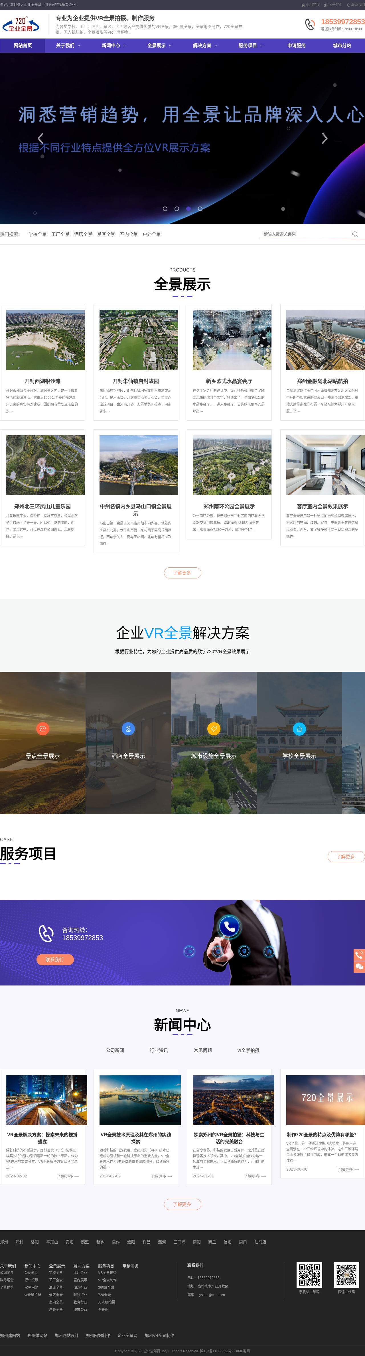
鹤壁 (85, 1242)
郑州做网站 (37, 1335)
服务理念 (7, 1280)
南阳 (197, 1242)
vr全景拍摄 (248, 1050)
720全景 (104, 1295)
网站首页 (23, 45)
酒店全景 (83, 234)
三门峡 (179, 1242)
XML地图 (243, 1351)
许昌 (147, 1242)
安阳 (70, 1242)
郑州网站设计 (67, 1335)
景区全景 (106, 234)
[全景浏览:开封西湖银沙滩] (47, 339)
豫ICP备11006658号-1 (217, 1351)
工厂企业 (80, 1273)
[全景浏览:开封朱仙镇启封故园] (140, 339)
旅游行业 (80, 1288)
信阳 (228, 1242)
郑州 (4, 1242)
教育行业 (80, 1302)
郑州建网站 (10, 1335)
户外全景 (152, 234)
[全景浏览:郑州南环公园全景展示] (233, 465)
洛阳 (35, 1242)
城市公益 (80, 1310)
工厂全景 (60, 234)
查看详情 (43, 805)
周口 (243, 1242)
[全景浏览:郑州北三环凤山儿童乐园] (47, 465)
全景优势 (7, 1288)
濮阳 (131, 1242)
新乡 (100, 1242)
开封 (19, 1242)
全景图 (103, 1310)
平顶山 (52, 1242)
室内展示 (80, 1280)
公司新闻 (115, 1050)
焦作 (116, 1242)
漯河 (162, 1242)
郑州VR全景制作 (159, 1335)
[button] (40, 138)
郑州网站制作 (98, 1335)
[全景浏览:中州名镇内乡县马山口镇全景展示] (140, 465)
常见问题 (203, 1050)
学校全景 (38, 234)
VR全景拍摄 (107, 1273)
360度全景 (106, 1288)
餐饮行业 (80, 1295)
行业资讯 (159, 1050)
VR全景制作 (107, 1280)
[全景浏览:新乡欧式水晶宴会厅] (233, 339)
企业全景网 (127, 1335)
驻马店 (260, 1242)
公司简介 (7, 1273)
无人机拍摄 (106, 1302)
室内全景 (129, 234)
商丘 (212, 1242)
